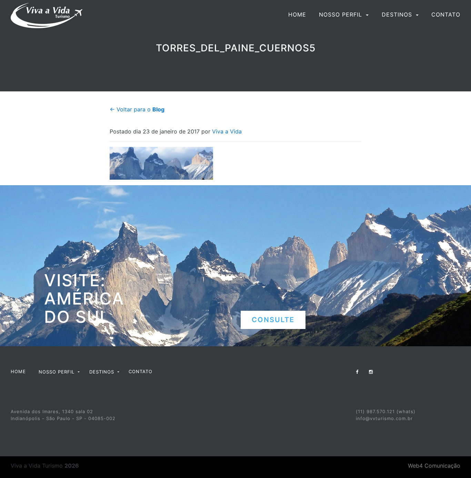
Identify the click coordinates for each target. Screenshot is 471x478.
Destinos (398, 14)
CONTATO (445, 14)
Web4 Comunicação (434, 465)
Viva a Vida (227, 131)
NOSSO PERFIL (341, 14)
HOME (297, 14)
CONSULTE (273, 320)
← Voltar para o (137, 109)
